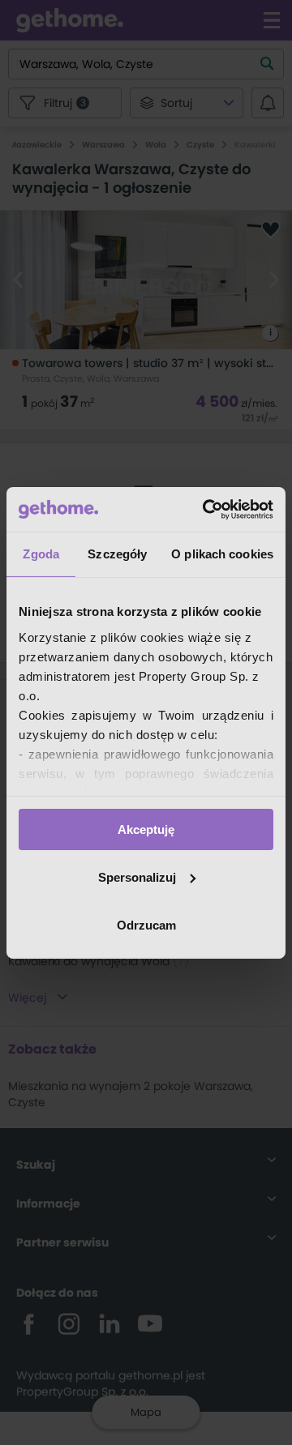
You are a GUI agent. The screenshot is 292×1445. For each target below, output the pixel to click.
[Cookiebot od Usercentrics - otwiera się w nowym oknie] (206, 508)
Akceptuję (146, 829)
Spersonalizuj (137, 877)
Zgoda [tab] (41, 554)
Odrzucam (146, 924)
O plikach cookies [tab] (222, 554)
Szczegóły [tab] (117, 554)
